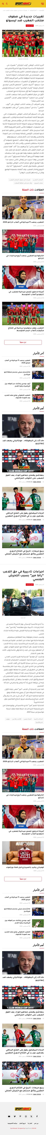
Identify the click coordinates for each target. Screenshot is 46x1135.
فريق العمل (22, 1123)
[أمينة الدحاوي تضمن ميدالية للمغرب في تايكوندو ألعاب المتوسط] (23, 277)
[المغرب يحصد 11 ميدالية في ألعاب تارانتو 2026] (23, 207)
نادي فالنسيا (39, 722)
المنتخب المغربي (38, 179)
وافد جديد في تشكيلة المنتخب (23, 183)
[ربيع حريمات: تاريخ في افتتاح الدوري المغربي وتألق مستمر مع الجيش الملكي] (23, 536)
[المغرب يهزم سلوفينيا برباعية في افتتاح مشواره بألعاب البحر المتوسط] (23, 313)
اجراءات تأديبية (38, 719)
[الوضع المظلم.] (6, 4)
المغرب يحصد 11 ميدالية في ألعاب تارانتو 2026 (23, 222)
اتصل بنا (30, 1123)
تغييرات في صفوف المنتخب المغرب (19, 179)
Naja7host (28, 1128)
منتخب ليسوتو (39, 183)
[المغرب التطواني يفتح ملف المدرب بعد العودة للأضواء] (38, 398)
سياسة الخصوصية (12, 1123)
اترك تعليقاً (23, 342)
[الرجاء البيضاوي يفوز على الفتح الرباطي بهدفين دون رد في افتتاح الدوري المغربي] (23, 498)
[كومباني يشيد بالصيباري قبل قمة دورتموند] (23, 853)
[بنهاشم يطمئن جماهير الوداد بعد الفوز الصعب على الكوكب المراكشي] (23, 460)
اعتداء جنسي (27, 719)
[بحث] (3, 3)
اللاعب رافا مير (16, 719)
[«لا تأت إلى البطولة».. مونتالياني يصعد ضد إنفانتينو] (23, 426)
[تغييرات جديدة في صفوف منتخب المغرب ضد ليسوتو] (23, 43)
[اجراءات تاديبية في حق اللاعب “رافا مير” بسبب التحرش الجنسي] (23, 602)
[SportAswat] (23, 3)
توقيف (8, 719)
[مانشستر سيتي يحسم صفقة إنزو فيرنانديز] (38, 375)
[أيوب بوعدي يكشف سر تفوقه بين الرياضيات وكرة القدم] (38, 386)
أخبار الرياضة (30, 25)
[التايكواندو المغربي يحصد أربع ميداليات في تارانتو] (23, 241)
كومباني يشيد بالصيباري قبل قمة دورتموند (25, 867)
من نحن (36, 1123)
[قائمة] (42, 3)
